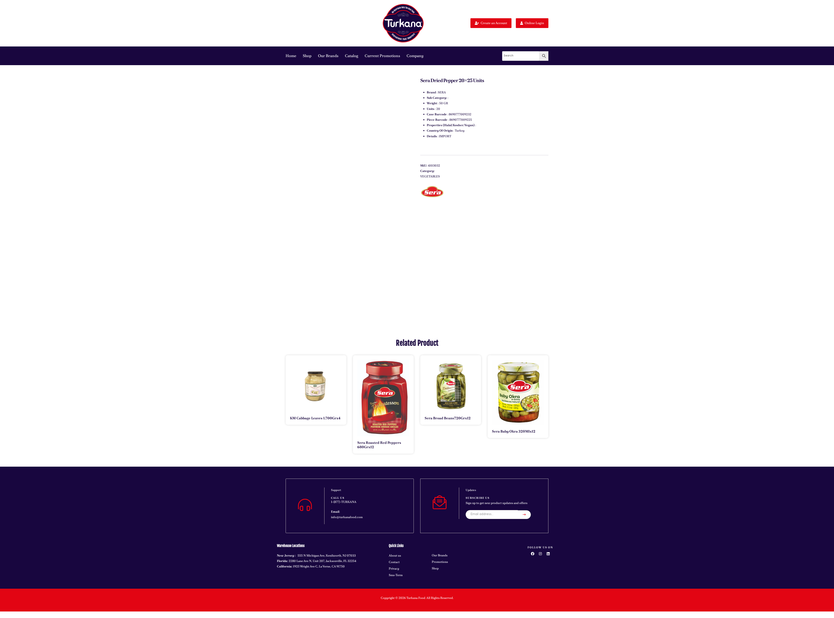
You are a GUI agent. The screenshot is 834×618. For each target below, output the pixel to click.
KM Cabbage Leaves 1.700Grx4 (315, 418)
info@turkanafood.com (347, 517)
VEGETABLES (430, 176)
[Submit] (524, 514)
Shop (307, 55)
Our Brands (328, 55)
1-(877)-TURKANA (343, 502)
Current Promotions (382, 55)
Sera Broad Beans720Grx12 (448, 418)
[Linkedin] (548, 553)
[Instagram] (540, 553)
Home (291, 55)
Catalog (351, 55)
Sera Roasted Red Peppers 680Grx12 (379, 444)
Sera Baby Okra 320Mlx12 (513, 431)
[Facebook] (532, 553)
